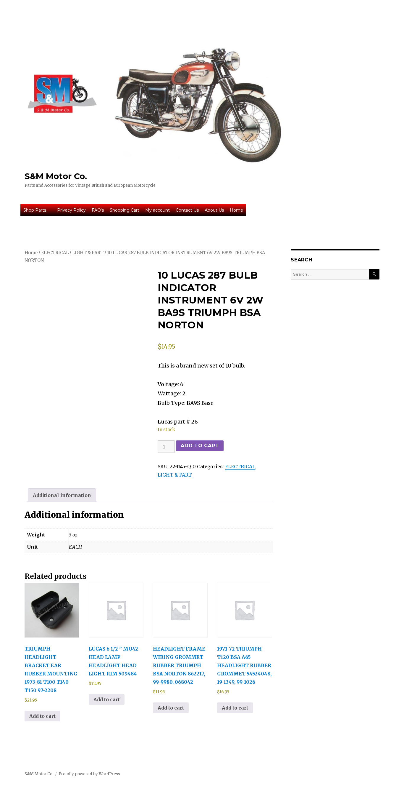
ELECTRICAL (55, 252)
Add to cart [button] (42, 716)
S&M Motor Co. (56, 176)
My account (157, 210)
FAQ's (98, 210)
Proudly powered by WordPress (89, 774)
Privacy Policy (71, 210)
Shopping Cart (124, 210)
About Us (214, 210)
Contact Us (187, 210)
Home (236, 210)
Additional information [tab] (62, 495)
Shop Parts (34, 210)
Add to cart (200, 445)
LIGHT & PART (88, 252)
